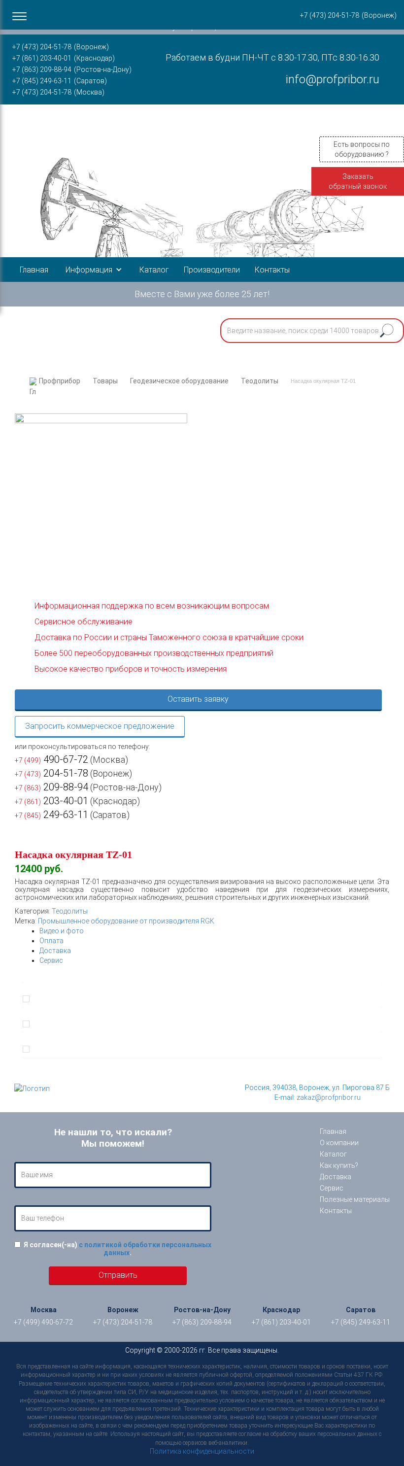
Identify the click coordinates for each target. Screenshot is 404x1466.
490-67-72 (51, 759)
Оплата (51, 941)
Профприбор (59, 381)
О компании (339, 1143)
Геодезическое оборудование (179, 381)
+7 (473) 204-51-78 (41, 47)
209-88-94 (51, 787)
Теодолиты (259, 381)
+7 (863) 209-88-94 (41, 69)
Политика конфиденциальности (202, 1451)
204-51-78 (51, 773)
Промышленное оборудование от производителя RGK (126, 921)
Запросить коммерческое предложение (99, 726)
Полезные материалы (355, 1199)
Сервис (51, 960)
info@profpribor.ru (332, 79)
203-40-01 (51, 801)
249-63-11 (51, 814)
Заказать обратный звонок (358, 181)
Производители (212, 269)
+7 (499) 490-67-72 (43, 1322)
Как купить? (339, 1165)
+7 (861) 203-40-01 (41, 58)
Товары (105, 381)
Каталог (154, 269)
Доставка (55, 951)
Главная (34, 269)
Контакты (272, 269)
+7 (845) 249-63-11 (41, 81)
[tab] (210, 931)
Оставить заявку (198, 699)
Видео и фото (61, 931)
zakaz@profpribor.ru (329, 1097)
